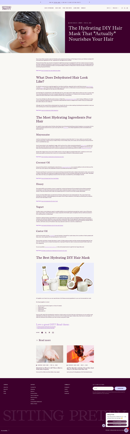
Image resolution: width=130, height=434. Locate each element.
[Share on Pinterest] (49, 333)
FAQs (5, 393)
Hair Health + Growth (76, 23)
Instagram (67, 387)
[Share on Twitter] (46, 333)
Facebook (67, 393)
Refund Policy (34, 397)
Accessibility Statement (36, 401)
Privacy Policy (34, 393)
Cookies (32, 399)
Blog (5, 391)
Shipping (33, 389)
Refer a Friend (34, 403)
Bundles (83, 8)
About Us (6, 387)
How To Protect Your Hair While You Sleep (50, 70)
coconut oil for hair (66, 167)
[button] (126, 430)
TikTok (66, 389)
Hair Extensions (49, 8)
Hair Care (58, 8)
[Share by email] (53, 333)
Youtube (66, 391)
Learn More (76, 8)
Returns (32, 391)
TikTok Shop (57, 2)
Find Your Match (67, 8)
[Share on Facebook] (42, 333)
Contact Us (33, 387)
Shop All (6, 389)
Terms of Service (34, 395)
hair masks (83, 145)
